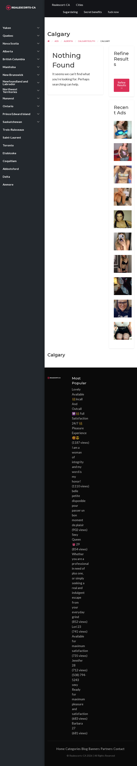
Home (60, 749)
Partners (107, 749)
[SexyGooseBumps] (123, 174)
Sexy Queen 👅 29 (76, 539)
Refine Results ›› (121, 85)
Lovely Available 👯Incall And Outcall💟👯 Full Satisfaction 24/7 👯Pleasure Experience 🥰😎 (80, 413)
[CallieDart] (123, 129)
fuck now (113, 12)
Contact (119, 749)
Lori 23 (76, 627)
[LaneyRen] (123, 219)
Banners (94, 749)
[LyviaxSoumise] (123, 330)
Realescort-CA (61, 4)
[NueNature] (123, 263)
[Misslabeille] (123, 286)
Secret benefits (93, 12)
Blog (85, 749)
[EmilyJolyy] (123, 152)
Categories (73, 749)
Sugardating (70, 12)
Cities (79, 4)
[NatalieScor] (123, 241)
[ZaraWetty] (123, 308)
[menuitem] (61, 5)
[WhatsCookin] (123, 196)
